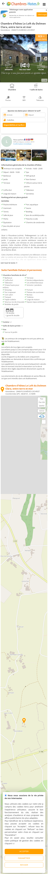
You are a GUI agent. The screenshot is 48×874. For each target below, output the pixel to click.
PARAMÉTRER (24, 858)
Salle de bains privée (12, 326)
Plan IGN (42, 402)
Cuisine (6, 322)
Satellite (41, 406)
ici (14, 843)
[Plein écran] (44, 422)
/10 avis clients (41, 37)
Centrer (41, 411)
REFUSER (24, 865)
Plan (41, 399)
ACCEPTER (24, 851)
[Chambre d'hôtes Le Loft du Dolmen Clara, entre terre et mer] (24, 82)
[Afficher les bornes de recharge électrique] (41, 416)
